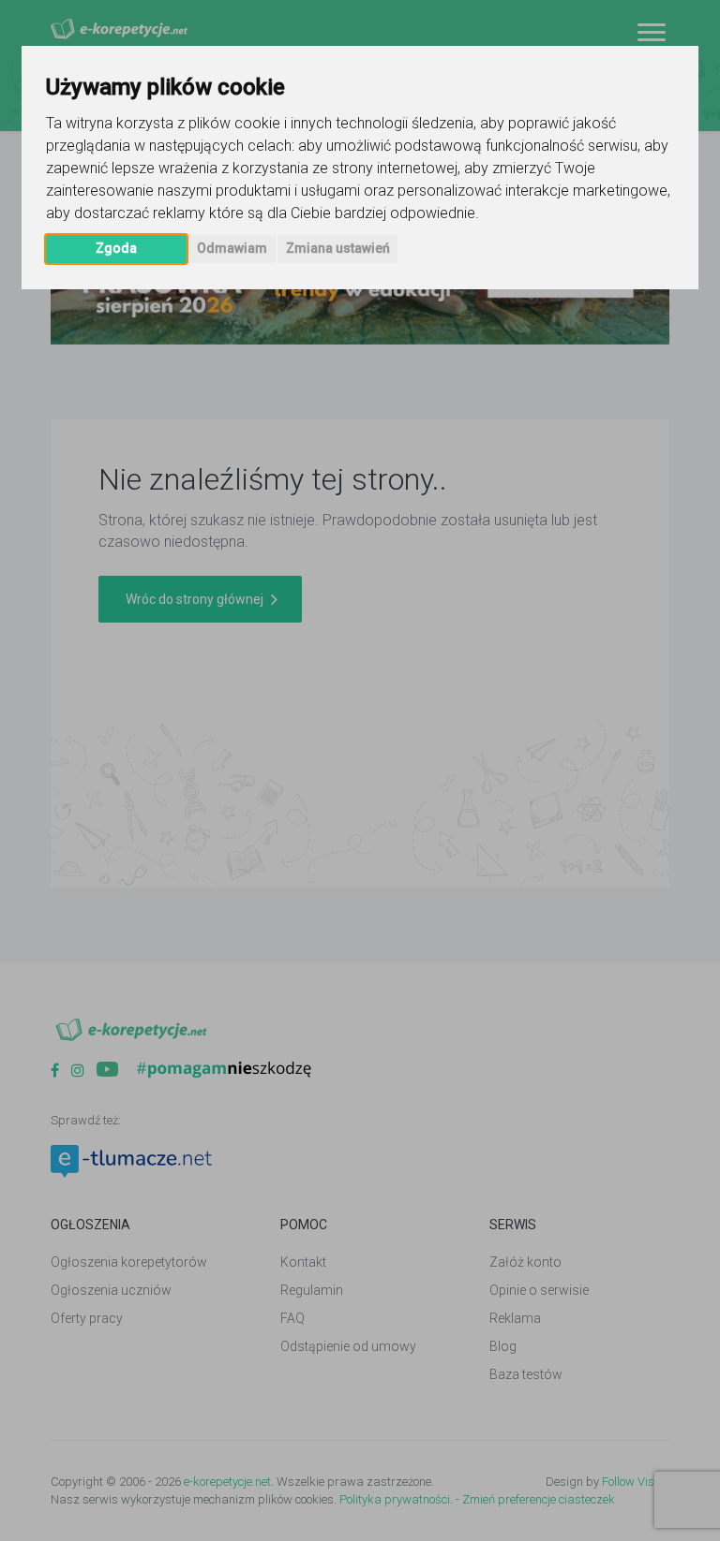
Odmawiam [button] (232, 248)
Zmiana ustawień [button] (338, 248)
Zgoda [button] (116, 248)
